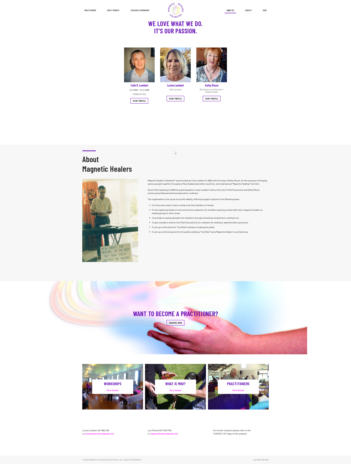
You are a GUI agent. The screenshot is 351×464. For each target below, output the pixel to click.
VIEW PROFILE (175, 98)
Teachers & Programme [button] (139, 10)
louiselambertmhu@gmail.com (99, 433)
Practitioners (90, 10)
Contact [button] (248, 10)
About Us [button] (230, 10)
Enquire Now (175, 322)
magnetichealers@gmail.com (164, 433)
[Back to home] (175, 10)
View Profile (139, 100)
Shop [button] (265, 10)
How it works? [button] (113, 10)
